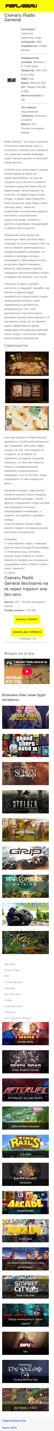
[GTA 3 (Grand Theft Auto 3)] (25, 745)
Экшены (10, 1012)
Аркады (9, 988)
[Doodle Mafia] (25, 1033)
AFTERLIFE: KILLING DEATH (25, 1098)
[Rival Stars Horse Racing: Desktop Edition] (25, 830)
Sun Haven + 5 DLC (25, 1407)
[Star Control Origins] (25, 886)
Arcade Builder (25, 1210)
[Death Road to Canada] (25, 1061)
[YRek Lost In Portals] (25, 942)
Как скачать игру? (18, 1018)
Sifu (25, 1351)
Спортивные (13, 982)
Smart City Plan (25, 1295)
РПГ (7, 976)
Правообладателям (14, 1420)
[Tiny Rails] (25, 1146)
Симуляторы (13, 1006)
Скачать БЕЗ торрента (27, 632)
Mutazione (26, 1182)
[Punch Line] (25, 1230)
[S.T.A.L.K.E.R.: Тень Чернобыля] (25, 801)
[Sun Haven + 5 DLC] (25, 1399)
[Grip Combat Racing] (25, 858)
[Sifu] (25, 1343)
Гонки (8, 1000)
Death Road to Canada (25, 1070)
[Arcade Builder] (25, 1202)
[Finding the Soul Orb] (25, 1371)
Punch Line (25, 1238)
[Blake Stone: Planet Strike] (25, 717)
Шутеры (10, 964)
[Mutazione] (25, 1174)
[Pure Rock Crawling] (25, 914)
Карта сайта (9, 1427)
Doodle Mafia (25, 1041)
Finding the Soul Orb (25, 1379)
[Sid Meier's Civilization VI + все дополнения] (25, 1258)
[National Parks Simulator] (25, 1118)
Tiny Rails (25, 1154)
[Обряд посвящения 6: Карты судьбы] (25, 1315)
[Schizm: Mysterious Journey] (25, 773)
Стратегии (11, 970)
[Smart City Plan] (25, 1287)
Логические (12, 994)
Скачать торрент (27, 619)
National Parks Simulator (25, 1126)
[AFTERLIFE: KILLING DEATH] (25, 1089)
